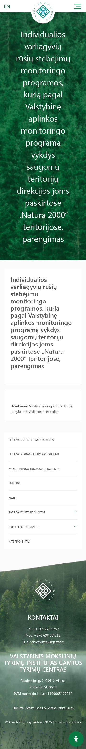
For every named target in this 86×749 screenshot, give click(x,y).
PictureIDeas (34, 707)
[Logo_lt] (43, 22)
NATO (12, 498)
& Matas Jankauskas (59, 707)
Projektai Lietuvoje (24, 527)
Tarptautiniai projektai (27, 512)
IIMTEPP (14, 483)
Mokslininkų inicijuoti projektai (34, 469)
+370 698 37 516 (47, 635)
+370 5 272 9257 (46, 629)
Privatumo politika (67, 722)
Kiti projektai (19, 541)
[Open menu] (77, 7)
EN (7, 6)
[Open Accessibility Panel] (76, 739)
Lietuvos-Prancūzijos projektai (34, 454)
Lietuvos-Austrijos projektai (31, 439)
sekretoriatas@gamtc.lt (47, 642)
